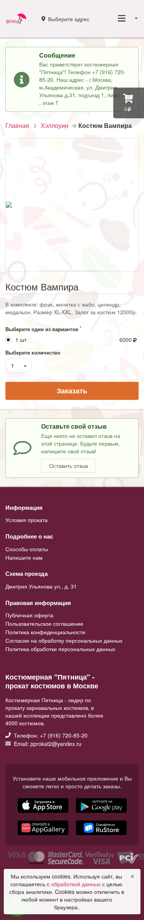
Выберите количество (32, 352)
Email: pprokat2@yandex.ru (46, 743)
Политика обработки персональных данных (60, 648)
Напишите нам (24, 557)
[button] (44, 836)
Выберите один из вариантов (41, 329)
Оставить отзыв (68, 465)
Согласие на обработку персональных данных (63, 640)
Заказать (72, 391)
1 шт (20, 340)
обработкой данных (76, 884)
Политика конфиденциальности (45, 632)
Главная (17, 126)
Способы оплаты (26, 549)
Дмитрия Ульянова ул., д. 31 (41, 586)
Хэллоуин (54, 126)
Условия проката (26, 520)
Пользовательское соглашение (44, 623)
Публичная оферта (29, 615)
